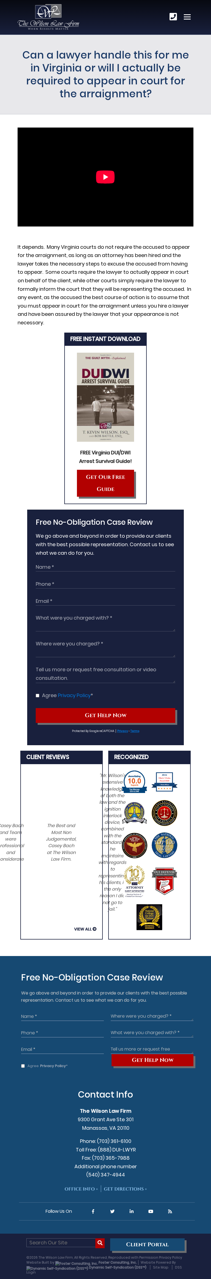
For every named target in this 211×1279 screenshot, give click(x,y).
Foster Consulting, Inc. (117, 1262)
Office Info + (81, 1189)
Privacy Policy (74, 695)
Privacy (122, 731)
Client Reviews (47, 757)
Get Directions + (125, 1189)
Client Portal (147, 1244)
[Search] (100, 1243)
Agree (67, 695)
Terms (135, 731)
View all (83, 929)
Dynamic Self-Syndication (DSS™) (117, 1267)
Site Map (160, 1267)
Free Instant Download (105, 339)
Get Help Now (105, 715)
